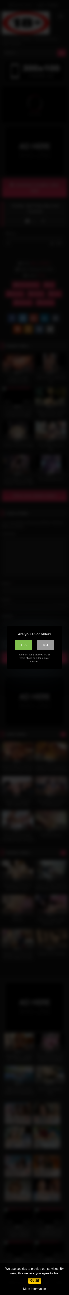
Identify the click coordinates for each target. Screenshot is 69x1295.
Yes (23, 645)
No (45, 645)
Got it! (34, 1280)
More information (34, 1288)
